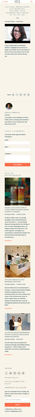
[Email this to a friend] (28, 94)
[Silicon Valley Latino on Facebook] (7, 373)
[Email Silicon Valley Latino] (23, 373)
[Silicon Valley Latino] (17, 1)
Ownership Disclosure (16, 388)
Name (7, 140)
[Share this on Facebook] (16, 94)
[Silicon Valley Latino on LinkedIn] (19, 373)
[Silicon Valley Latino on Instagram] (15, 373)
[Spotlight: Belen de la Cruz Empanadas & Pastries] (17, 261)
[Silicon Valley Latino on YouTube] (11, 373)
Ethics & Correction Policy (15, 383)
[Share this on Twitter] (12, 94)
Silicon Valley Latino (15, 409)
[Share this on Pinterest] (20, 94)
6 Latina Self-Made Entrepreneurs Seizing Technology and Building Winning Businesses (17, 334)
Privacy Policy (12, 378)
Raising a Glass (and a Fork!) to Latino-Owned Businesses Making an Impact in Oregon (17, 210)
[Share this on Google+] (24, 94)
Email (7, 147)
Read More (8, 240)
